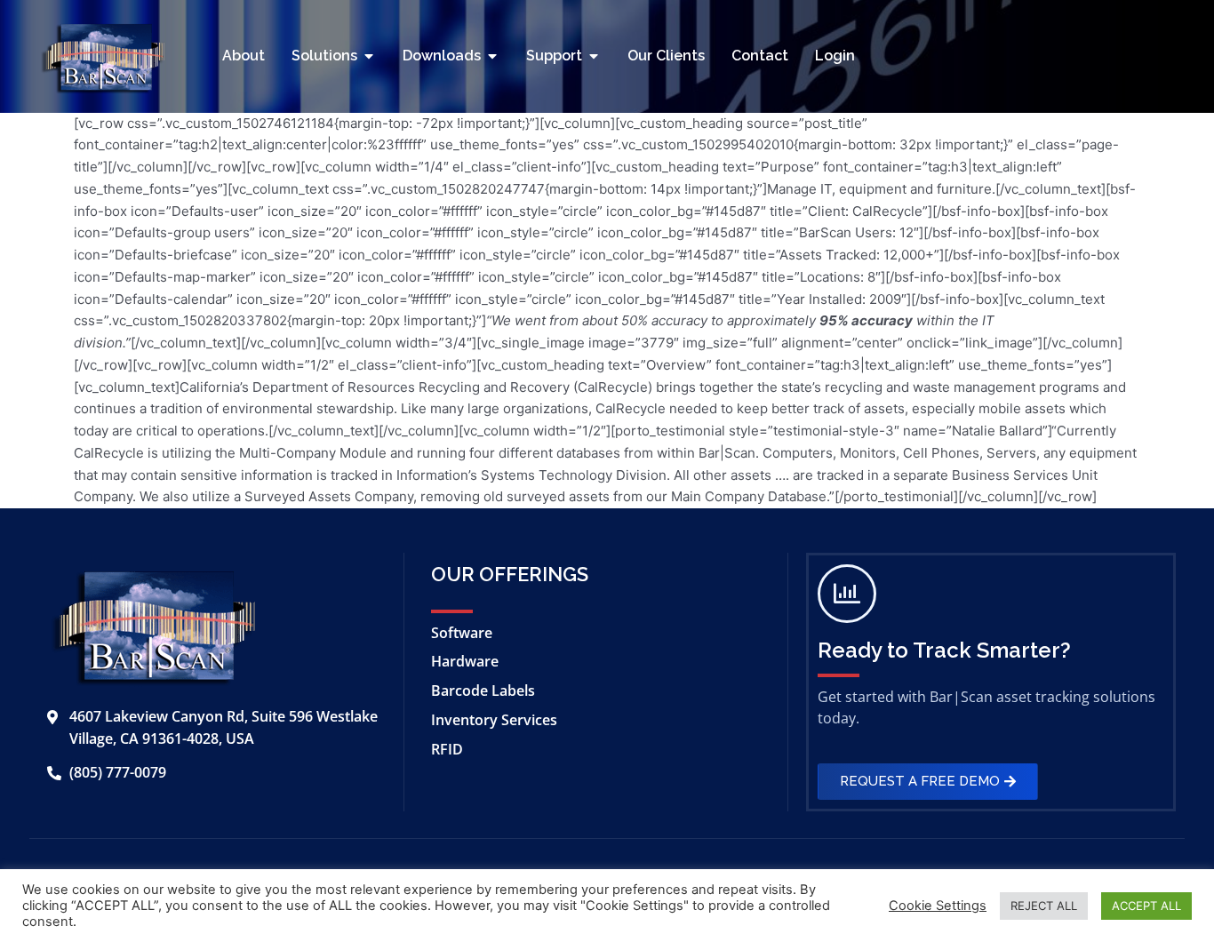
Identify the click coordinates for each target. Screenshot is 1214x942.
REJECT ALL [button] (1043, 905)
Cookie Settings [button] (937, 906)
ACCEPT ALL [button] (1146, 905)
